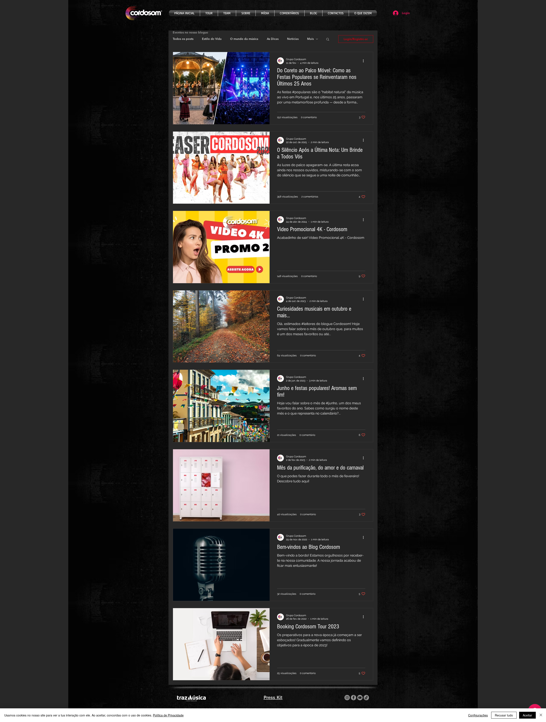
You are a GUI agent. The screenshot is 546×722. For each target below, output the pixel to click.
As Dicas (273, 39)
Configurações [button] (478, 715)
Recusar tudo (504, 715)
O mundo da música (244, 39)
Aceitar (527, 715)
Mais (310, 39)
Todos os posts (183, 39)
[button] (328, 39)
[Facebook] (353, 697)
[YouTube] (360, 697)
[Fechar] (540, 715)
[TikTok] (366, 697)
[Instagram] (347, 697)
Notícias (293, 39)
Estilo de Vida (212, 39)
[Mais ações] (364, 60)
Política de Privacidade (168, 715)
